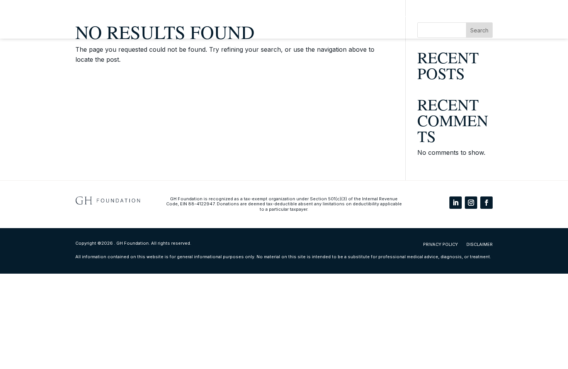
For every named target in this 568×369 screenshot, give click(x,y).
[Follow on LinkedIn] (455, 202)
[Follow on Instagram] (471, 202)
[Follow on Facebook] (486, 202)
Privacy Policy (440, 244)
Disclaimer (479, 244)
